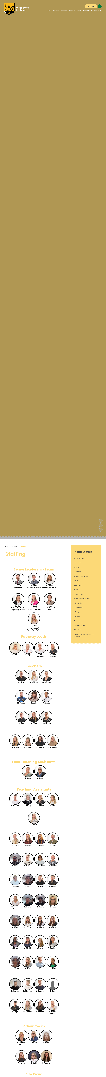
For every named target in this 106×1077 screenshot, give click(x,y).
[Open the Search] (100, 6)
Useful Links (91, 6)
